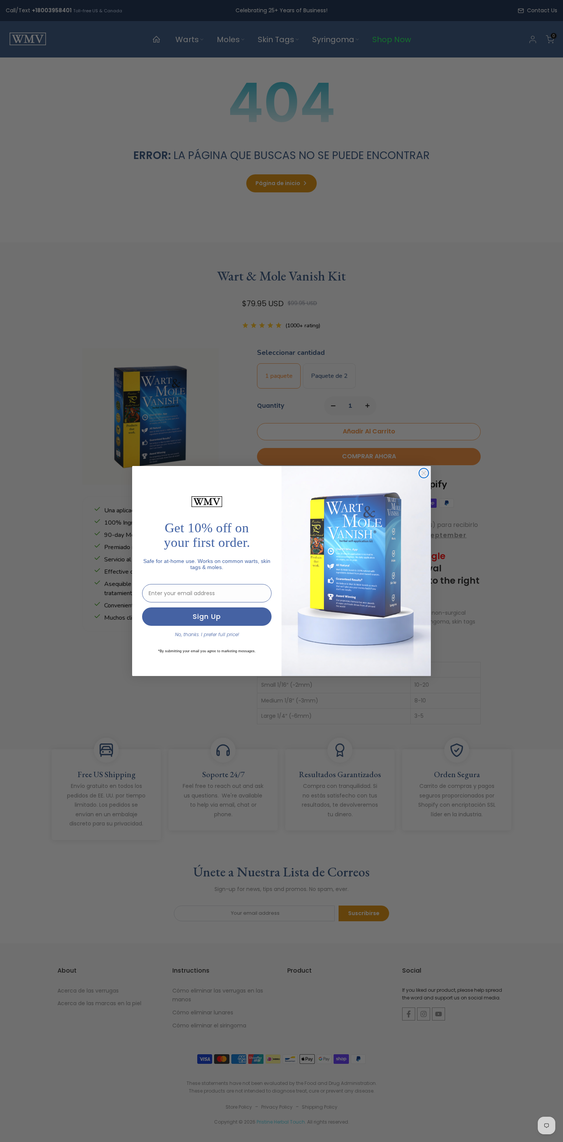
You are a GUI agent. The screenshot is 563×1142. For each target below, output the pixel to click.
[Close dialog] (424, 473)
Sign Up (207, 616)
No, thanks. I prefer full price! (207, 634)
